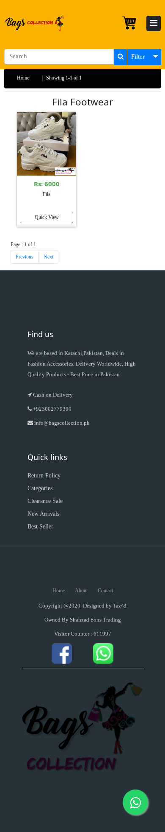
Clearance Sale (45, 501)
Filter (138, 56)
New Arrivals (43, 514)
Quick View (47, 217)
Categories (40, 488)
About (81, 590)
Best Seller (40, 526)
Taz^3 (119, 605)
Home (23, 78)
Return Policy (44, 475)
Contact (105, 590)
